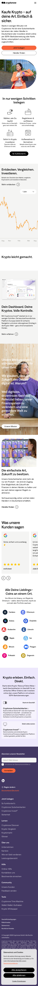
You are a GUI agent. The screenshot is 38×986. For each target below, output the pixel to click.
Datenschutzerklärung (11, 963)
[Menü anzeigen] (35, 3)
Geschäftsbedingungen (9, 919)
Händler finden (19, 53)
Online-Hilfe (7, 869)
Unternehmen (7, 847)
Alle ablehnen (19, 975)
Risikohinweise (6, 922)
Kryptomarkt (7, 833)
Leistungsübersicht (9, 858)
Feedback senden (9, 891)
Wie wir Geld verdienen (11, 854)
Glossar (5, 836)
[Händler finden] (19, 453)
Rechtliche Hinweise (8, 928)
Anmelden (8, 770)
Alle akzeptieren (18, 970)
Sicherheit (6, 815)
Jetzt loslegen (19, 48)
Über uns (5, 842)
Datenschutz (6, 925)
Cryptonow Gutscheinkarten (14, 807)
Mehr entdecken (8, 184)
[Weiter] (8, 578)
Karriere (5, 851)
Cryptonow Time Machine (12, 901)
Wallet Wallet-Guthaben (12, 905)
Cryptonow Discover (10, 825)
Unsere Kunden (8, 887)
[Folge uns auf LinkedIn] (3, 780)
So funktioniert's (19, 154)
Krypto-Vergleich (9, 829)
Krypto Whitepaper (10, 909)
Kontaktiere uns (8, 873)
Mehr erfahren (8, 334)
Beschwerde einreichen (11, 876)
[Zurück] (3, 578)
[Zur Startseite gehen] (9, 3)
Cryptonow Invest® (10, 811)
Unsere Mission (10, 426)
